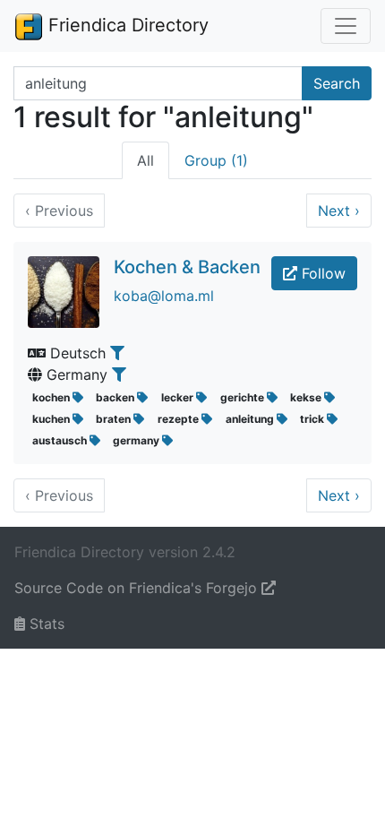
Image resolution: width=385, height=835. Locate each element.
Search (336, 83)
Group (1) (216, 160)
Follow (321, 273)
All (145, 160)
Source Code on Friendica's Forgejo (137, 588)
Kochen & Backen (187, 267)
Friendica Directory (126, 25)
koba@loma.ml (164, 296)
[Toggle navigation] (346, 26)
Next (339, 211)
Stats (44, 624)
